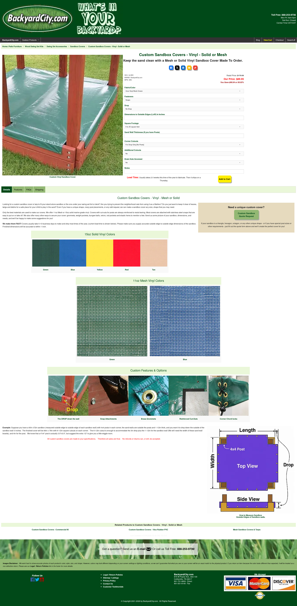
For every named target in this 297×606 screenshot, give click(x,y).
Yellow (100, 269)
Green (45, 269)
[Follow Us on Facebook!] (33, 581)
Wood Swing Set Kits (34, 46)
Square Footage (131, 123)
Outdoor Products (29, 40)
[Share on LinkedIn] (183, 67)
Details (6, 189)
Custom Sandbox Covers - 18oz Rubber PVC (148, 529)
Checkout (280, 40)
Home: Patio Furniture (12, 46)
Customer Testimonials (113, 586)
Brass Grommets (148, 418)
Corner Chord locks (228, 418)
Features (18, 189)
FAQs (28, 189)
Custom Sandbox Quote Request (246, 215)
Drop (126, 105)
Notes (127, 168)
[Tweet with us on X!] (37, 581)
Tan (153, 269)
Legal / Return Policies (113, 574)
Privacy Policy (109, 580)
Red (127, 269)
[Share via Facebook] (171, 67)
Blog (258, 40)
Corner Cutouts (131, 141)
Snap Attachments (108, 418)
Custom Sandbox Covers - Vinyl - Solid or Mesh (109, 46)
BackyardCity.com (10, 40)
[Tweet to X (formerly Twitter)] (177, 67)
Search (290, 40)
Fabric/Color (129, 87)
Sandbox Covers (77, 46)
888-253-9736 (289, 14)
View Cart (268, 40)
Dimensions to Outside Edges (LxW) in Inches (144, 114)
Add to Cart (224, 179)
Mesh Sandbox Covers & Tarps (246, 529)
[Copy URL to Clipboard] (195, 67)
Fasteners (128, 96)
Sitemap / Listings (111, 577)
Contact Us (108, 583)
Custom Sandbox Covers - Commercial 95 (50, 529)
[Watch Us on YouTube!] (42, 581)
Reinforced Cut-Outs (188, 418)
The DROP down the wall (68, 418)
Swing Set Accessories (57, 46)
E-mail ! (144, 549)
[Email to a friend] (189, 67)
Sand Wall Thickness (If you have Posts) (142, 132)
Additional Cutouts (132, 150)
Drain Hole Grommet (133, 159)
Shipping (39, 189)
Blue (73, 269)
